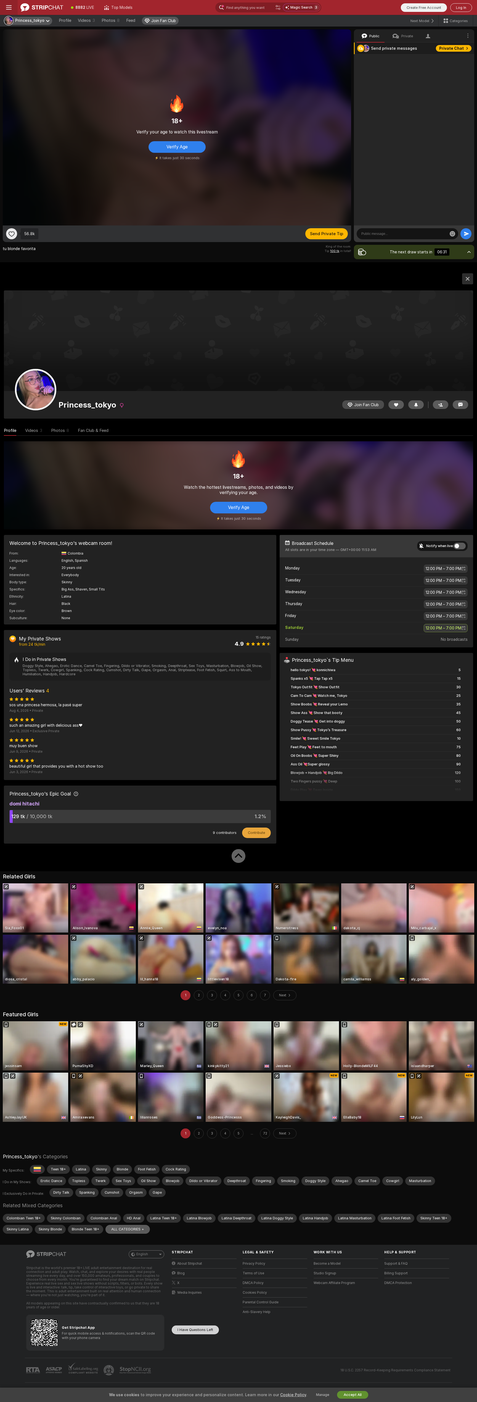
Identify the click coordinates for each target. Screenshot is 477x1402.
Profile (65, 20)
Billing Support (396, 1273)
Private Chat (451, 48)
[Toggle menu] (9, 7)
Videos (86, 20)
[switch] (460, 546)
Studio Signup (325, 1273)
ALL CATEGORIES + (127, 1229)
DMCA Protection (398, 1283)
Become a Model (327, 1264)
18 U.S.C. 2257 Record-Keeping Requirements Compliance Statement (395, 1370)
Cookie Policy (293, 1395)
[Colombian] (37, 1169)
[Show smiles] (452, 233)
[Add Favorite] (11, 233)
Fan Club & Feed (93, 430)
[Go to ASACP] (54, 1370)
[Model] (467, 278)
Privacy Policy (254, 1264)
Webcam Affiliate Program (334, 1283)
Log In (461, 8)
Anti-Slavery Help (257, 1312)
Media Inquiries (189, 1293)
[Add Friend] (440, 404)
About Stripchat (189, 1264)
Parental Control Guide (261, 1302)
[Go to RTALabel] (33, 1370)
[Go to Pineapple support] (109, 1370)
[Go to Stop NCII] (136, 1370)
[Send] (465, 233)
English (142, 1254)
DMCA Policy (253, 1283)
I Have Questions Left (195, 1330)
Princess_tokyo (20, 1156)
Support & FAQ (396, 1264)
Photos (111, 20)
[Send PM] (460, 404)
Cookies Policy (255, 1293)
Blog (181, 1273)
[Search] (278, 7)
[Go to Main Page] (42, 7)
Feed (130, 20)
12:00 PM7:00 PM (443, 568)
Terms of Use (253, 1273)
